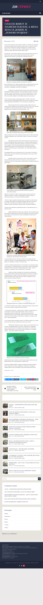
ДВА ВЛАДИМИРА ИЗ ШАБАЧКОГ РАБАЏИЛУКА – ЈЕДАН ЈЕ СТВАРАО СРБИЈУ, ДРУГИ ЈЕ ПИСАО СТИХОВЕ (23, 420)
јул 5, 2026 (11, 436)
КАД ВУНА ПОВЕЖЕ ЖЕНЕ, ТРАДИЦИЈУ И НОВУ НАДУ (23, 434)
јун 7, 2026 (11, 472)
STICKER (36, 562)
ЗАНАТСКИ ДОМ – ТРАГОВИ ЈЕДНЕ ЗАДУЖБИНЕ (21, 449)
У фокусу (6, 527)
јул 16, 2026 (11, 422)
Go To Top (24, 565)
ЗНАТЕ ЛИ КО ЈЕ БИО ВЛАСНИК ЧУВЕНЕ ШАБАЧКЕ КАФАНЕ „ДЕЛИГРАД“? (22, 427)
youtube (22, 565)
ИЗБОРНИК (6, 13)
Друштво (7, 20)
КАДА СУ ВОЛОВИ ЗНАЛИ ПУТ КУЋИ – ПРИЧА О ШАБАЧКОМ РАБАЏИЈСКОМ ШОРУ (21, 441)
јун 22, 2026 (11, 458)
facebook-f (19, 565)
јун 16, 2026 (11, 465)
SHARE (37, 41)
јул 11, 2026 (11, 429)
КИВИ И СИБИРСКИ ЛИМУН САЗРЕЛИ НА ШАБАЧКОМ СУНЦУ (30, 389)
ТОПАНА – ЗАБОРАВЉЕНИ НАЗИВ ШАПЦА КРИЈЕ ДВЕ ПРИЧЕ (23, 405)
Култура (6, 519)
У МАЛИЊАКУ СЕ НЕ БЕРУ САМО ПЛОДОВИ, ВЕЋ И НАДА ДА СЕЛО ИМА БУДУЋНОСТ (24, 456)
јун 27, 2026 (11, 450)
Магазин (6, 521)
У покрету (6, 524)
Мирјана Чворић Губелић (19, 407)
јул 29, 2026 (11, 407)
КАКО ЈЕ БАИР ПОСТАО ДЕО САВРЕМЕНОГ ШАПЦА (22, 470)
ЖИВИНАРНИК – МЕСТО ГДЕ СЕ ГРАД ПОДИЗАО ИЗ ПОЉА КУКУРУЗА (24, 463)
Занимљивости (7, 516)
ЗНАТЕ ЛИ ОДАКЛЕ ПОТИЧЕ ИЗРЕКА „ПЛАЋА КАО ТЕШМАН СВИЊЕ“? (22, 412)
